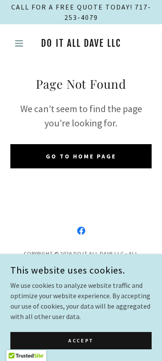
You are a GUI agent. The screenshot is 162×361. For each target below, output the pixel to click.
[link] (81, 43)
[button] (21, 43)
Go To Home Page (81, 156)
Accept (80, 340)
